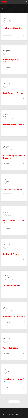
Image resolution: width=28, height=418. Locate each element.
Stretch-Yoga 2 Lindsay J (13, 379)
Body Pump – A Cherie (12, 124)
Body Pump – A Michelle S (13, 60)
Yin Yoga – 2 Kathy (11, 285)
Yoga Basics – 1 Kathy (12, 189)
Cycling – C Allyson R (11, 28)
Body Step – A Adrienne (13, 317)
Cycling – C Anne (10, 254)
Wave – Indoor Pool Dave (13, 220)
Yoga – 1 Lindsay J (10, 348)
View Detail (7, 34)
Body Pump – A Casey (12, 93)
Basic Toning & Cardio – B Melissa (14, 157)
